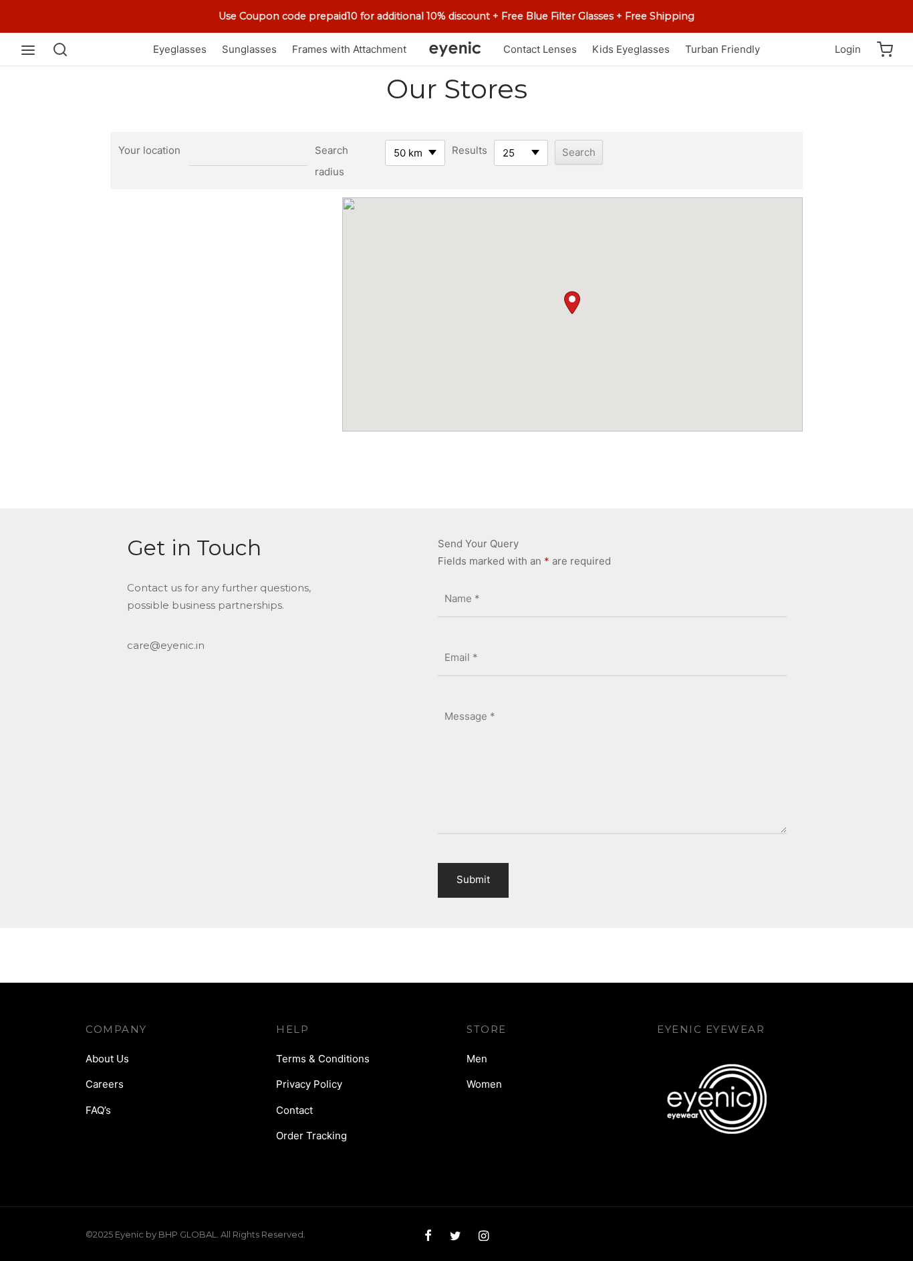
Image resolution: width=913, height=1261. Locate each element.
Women (484, 1084)
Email (461, 657)
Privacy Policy (309, 1084)
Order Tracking (311, 1135)
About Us (107, 1058)
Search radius (331, 161)
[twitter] (455, 1236)
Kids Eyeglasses (631, 49)
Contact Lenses (540, 49)
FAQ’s (98, 1110)
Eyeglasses (180, 49)
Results (469, 150)
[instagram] (483, 1236)
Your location (149, 150)
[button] (572, 302)
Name (462, 598)
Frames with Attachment (349, 49)
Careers (105, 1084)
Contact (294, 1110)
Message (469, 715)
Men (477, 1058)
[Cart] (885, 49)
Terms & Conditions (323, 1058)
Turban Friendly (722, 49)
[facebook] (428, 1236)
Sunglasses (249, 49)
